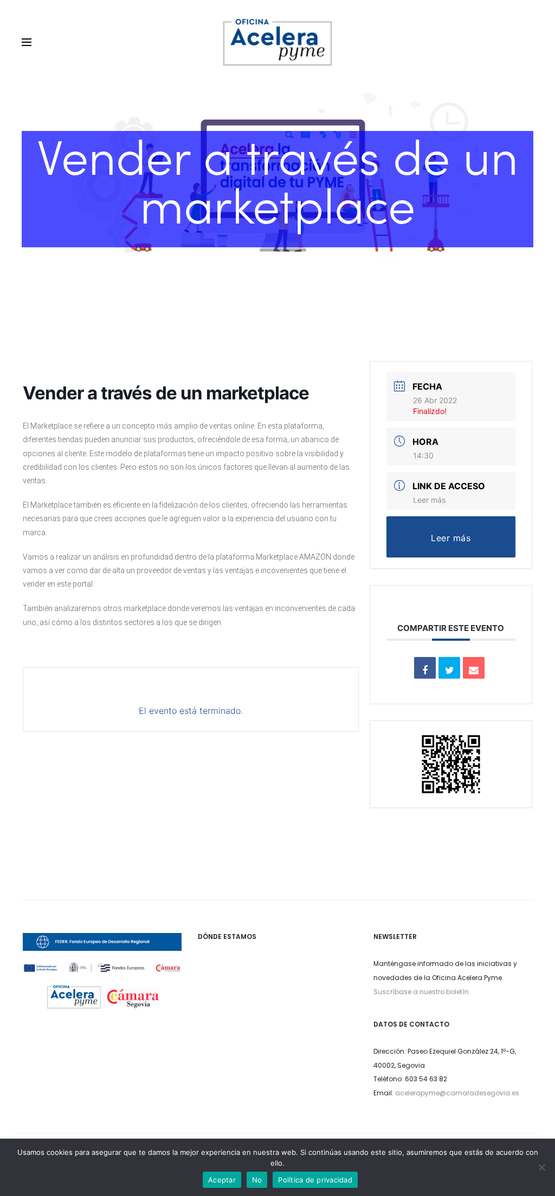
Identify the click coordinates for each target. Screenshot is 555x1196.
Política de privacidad (315, 1179)
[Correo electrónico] (474, 668)
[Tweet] (449, 668)
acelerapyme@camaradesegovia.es (457, 1093)
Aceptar (222, 1179)
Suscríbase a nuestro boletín (421, 991)
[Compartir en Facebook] (425, 668)
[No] (541, 1167)
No (257, 1179)
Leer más (429, 499)
